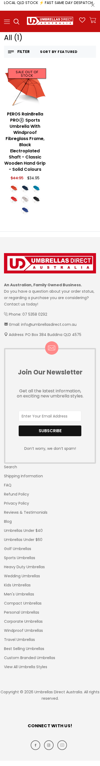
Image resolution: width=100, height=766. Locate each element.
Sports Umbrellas (19, 557)
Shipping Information (23, 476)
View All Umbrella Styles (25, 667)
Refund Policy (16, 494)
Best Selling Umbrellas (24, 648)
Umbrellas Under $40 (23, 530)
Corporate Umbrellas (23, 621)
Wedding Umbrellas (22, 576)
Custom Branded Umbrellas (29, 657)
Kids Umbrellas (17, 585)
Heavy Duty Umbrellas (24, 567)
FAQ (7, 485)
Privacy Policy (16, 503)
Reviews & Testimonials (25, 512)
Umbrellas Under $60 (23, 539)
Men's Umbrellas (19, 594)
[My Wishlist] (82, 21)
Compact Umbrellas (23, 603)
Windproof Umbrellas (23, 630)
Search (10, 467)
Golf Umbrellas (17, 548)
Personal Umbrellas (21, 612)
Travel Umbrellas (19, 639)
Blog (8, 521)
